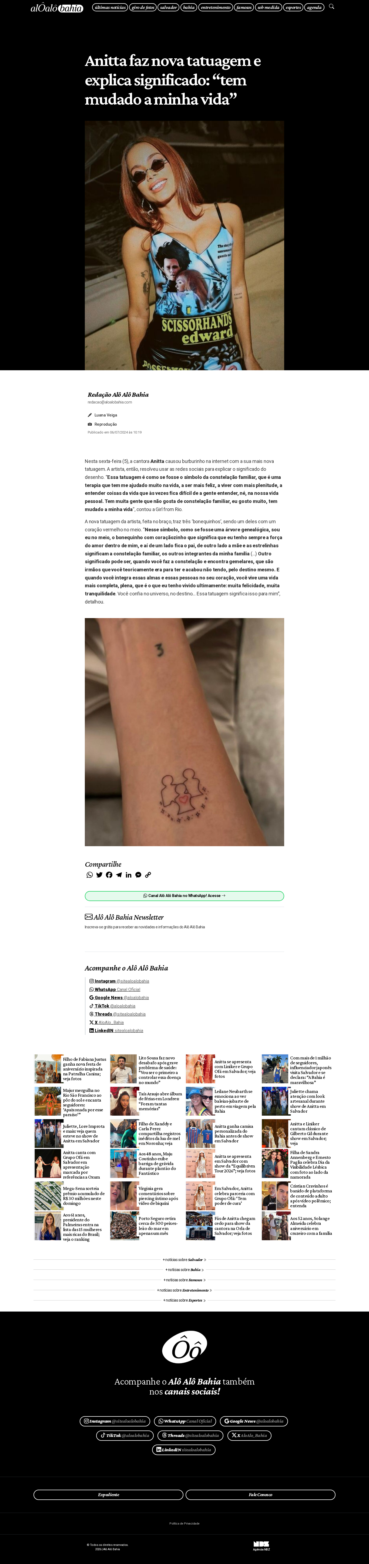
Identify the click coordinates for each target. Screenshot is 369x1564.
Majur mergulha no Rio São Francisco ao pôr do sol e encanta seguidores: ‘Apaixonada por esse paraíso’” (83, 1103)
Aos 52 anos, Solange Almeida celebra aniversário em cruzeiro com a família (311, 1226)
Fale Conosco (260, 1494)
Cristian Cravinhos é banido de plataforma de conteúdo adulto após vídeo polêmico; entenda (311, 1195)
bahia (188, 7)
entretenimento (215, 7)
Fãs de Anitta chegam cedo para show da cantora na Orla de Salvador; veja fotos (234, 1226)
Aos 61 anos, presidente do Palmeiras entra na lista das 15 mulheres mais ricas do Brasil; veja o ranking (82, 1227)
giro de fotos (143, 7)
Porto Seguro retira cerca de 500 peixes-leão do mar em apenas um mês (158, 1226)
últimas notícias (110, 7)
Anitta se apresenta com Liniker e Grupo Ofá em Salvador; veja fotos (235, 1069)
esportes (293, 7)
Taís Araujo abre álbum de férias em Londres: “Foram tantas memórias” (160, 1101)
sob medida (269, 7)
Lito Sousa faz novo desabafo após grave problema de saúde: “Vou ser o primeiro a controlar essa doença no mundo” (160, 1070)
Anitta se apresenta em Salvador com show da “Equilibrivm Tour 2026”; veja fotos (234, 1163)
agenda (314, 7)
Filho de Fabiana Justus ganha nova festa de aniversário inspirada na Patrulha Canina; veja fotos (84, 1069)
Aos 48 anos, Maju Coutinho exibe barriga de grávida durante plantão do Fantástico (157, 1163)
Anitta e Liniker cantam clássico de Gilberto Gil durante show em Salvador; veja (309, 1133)
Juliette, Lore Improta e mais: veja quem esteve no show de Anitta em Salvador (84, 1133)
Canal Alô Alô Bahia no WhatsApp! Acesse (184, 895)
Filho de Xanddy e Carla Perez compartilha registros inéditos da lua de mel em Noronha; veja (159, 1133)
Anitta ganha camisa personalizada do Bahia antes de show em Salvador (233, 1133)
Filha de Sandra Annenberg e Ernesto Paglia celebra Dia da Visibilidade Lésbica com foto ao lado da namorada (310, 1165)
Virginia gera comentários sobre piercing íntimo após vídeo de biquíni (158, 1196)
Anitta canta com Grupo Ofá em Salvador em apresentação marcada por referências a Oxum (81, 1165)
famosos (244, 7)
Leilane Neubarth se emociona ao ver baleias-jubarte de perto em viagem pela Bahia (235, 1101)
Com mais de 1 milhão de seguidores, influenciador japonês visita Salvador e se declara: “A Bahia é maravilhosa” (310, 1070)
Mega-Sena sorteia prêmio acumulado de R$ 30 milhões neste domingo (84, 1196)
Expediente (108, 1494)
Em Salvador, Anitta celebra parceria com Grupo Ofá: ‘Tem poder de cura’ (234, 1196)
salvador (168, 7)
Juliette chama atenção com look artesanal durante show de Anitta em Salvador (308, 1101)
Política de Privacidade (184, 1523)
